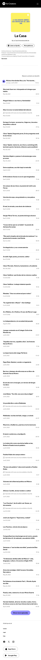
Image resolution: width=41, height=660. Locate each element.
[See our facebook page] (4, 642)
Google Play (12, 655)
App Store (11, 649)
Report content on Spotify (30, 76)
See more (4, 58)
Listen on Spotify (15, 45)
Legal (4, 632)
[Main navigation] (37, 4)
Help (4, 636)
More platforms (28, 45)
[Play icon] (3, 81)
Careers (5, 628)
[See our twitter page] (9, 642)
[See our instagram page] (13, 642)
